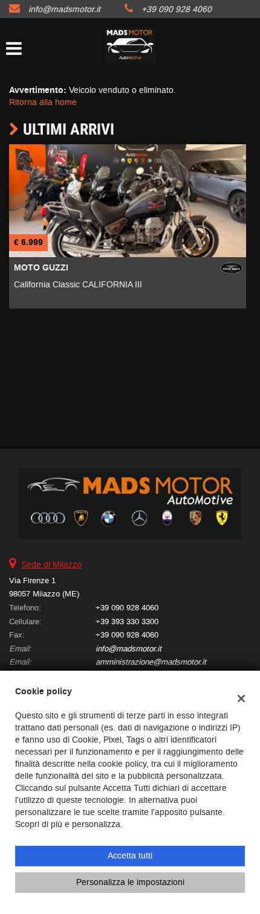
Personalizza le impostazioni (130, 882)
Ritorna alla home (43, 102)
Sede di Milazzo (51, 564)
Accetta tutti (130, 855)
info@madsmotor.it (64, 9)
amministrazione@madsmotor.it (151, 662)
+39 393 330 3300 (127, 621)
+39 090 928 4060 (176, 9)
